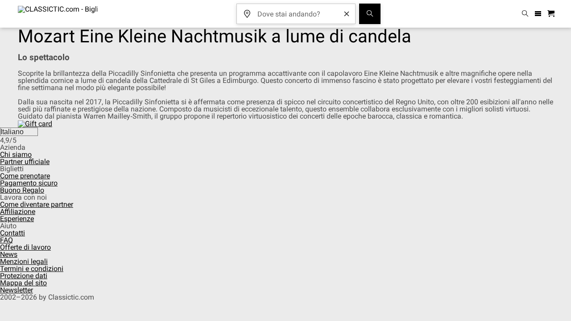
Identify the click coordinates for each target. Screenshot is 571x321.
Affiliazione (17, 211)
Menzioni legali (24, 261)
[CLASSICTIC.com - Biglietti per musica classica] (58, 14)
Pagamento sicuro (29, 183)
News (8, 254)
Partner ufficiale (25, 161)
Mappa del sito (23, 283)
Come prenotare (25, 176)
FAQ (6, 240)
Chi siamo (16, 154)
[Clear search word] (346, 13)
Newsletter (16, 290)
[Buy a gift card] (35, 123)
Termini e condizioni (31, 268)
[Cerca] (370, 14)
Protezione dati (23, 276)
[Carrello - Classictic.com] (552, 14)
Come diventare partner (36, 204)
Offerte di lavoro (25, 247)
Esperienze (17, 218)
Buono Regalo (22, 190)
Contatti (12, 233)
